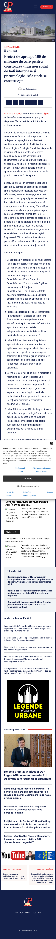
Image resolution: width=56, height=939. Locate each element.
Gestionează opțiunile (28, 486)
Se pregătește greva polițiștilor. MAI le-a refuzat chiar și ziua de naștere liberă (14, 876)
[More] (47, 102)
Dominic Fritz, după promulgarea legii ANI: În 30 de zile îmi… (27, 503)
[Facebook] (9, 102)
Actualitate (12, 47)
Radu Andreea (31, 89)
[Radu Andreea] (20, 89)
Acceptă (28, 478)
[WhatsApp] (28, 102)
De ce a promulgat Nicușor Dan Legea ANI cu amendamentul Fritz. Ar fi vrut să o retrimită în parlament (27, 775)
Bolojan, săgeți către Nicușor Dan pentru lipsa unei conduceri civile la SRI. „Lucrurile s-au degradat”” (29, 593)
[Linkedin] (34, 102)
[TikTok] (21, 935)
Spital (47, 113)
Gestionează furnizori (20, 469)
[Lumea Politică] (28, 901)
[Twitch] (28, 935)
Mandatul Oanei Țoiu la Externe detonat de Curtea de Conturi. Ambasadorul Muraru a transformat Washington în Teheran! (28, 659)
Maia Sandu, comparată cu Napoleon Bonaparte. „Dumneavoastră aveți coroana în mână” (25, 809)
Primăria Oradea (13, 113)
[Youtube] (47, 935)
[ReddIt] (40, 102)
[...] (42, 517)
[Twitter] (15, 102)
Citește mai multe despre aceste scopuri (41, 469)
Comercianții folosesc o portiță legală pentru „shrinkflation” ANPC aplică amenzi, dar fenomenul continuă (29, 604)
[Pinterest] (21, 102)
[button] (52, 443)
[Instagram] (15, 935)
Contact (50, 492)
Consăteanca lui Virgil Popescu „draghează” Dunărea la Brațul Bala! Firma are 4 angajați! (28, 639)
